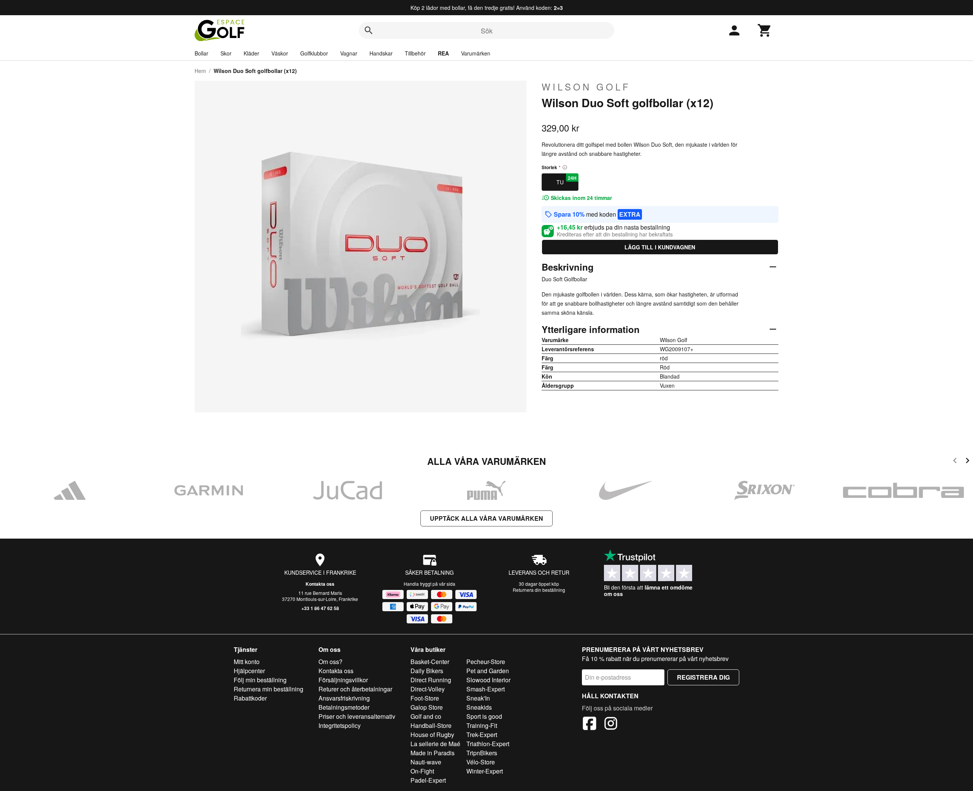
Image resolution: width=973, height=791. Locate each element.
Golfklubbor (314, 53)
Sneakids (479, 707)
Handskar (381, 53)
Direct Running (430, 679)
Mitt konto (247, 661)
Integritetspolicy (340, 725)
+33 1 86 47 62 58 (320, 608)
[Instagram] (610, 724)
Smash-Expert (485, 689)
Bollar (201, 53)
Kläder (251, 53)
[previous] (954, 461)
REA (443, 53)
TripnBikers (481, 752)
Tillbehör (415, 53)
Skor (225, 53)
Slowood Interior (488, 679)
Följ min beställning (260, 679)
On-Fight (422, 771)
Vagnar (348, 53)
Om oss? (330, 661)
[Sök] (368, 30)
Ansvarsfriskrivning (344, 698)
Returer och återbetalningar (355, 689)
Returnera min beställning (268, 689)
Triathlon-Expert (487, 743)
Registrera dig (703, 677)
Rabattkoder (250, 698)
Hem (200, 71)
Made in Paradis (432, 752)
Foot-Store (424, 698)
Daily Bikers (426, 670)
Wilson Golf (586, 87)
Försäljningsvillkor (343, 679)
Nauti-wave (425, 762)
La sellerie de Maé (435, 743)
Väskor (279, 53)
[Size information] (564, 167)
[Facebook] (589, 724)
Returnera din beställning (539, 590)
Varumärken (475, 53)
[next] (967, 461)
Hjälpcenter (249, 670)
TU (566, 180)
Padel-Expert (428, 780)
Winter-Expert (484, 771)
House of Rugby (432, 734)
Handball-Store (431, 725)
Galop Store (426, 707)
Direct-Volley (427, 689)
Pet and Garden (487, 670)
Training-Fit (481, 725)
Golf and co (425, 716)
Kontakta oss (320, 584)
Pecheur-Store (485, 661)
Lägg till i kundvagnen (659, 247)
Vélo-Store (480, 762)
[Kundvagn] (764, 30)
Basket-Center (429, 661)
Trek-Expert (481, 734)
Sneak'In (478, 698)
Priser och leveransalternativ (357, 716)
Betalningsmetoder (344, 707)
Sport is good (484, 716)
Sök (487, 30)
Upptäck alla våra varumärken (486, 518)
